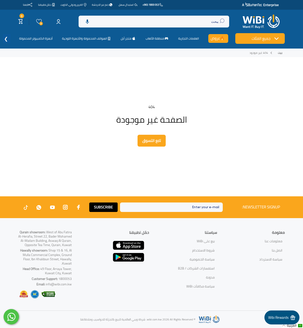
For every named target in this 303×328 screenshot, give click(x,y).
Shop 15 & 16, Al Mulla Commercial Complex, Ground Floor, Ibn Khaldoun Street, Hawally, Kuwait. (46, 256)
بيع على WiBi (206, 241)
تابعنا (25, 4)
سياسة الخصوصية (202, 259)
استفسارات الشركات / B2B (196, 268)
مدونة (210, 277)
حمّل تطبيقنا (44, 4)
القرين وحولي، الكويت (71, 4)
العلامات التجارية (188, 38)
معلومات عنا (273, 241)
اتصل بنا (277, 250)
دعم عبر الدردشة (100, 4)
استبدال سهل (126, 4)
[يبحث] (222, 21)
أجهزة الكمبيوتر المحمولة (36, 38)
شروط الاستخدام (203, 250)
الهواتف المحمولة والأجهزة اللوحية (84, 38)
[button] (87, 21)
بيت (280, 53)
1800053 (65, 279)
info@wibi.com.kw (59, 284)
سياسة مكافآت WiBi (200, 286)
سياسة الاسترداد (270, 259)
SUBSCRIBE (103, 207)
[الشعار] (261, 21)
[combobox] (154, 21)
